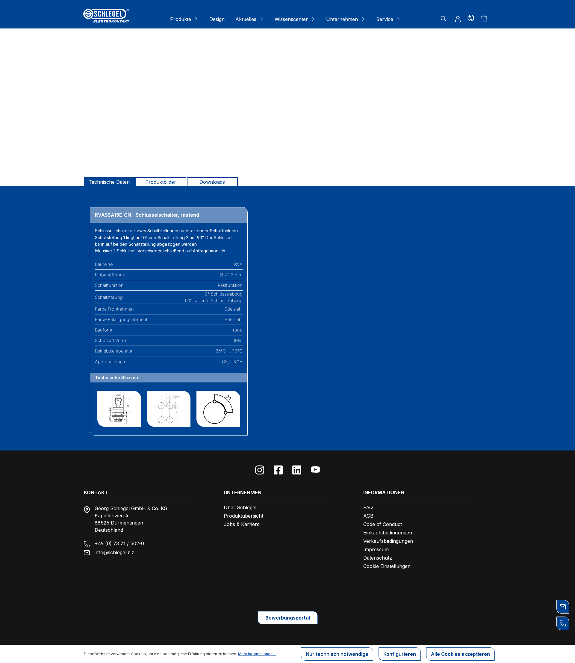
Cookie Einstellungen (387, 566)
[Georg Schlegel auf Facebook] (278, 469)
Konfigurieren (399, 654)
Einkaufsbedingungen (387, 533)
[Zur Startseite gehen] (106, 15)
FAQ (368, 507)
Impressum (376, 549)
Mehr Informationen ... (257, 654)
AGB (368, 516)
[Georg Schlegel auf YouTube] (315, 469)
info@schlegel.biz (114, 552)
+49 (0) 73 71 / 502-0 (119, 543)
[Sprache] (471, 18)
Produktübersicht (243, 516)
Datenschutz (377, 558)
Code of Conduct (382, 524)
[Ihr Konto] (458, 19)
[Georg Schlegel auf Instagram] (259, 469)
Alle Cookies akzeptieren (460, 654)
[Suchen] (443, 19)
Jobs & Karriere (242, 524)
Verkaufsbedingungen (388, 541)
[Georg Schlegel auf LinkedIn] (297, 469)
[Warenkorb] (484, 19)
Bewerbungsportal (287, 618)
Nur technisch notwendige (337, 654)
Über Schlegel (240, 507)
